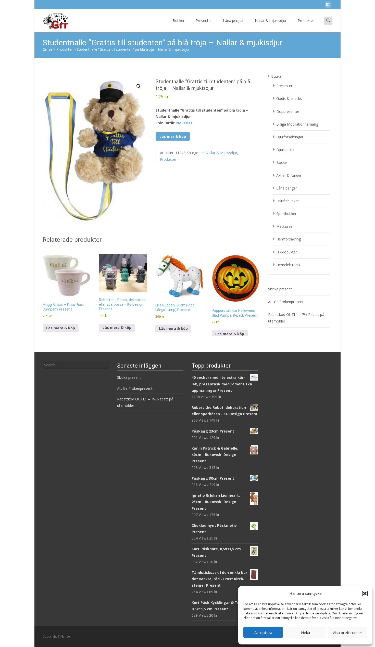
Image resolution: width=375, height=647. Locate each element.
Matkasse (284, 226)
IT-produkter (286, 252)
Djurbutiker (285, 149)
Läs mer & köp (172, 136)
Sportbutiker (286, 213)
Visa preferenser (347, 632)
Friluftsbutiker (287, 200)
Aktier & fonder (289, 175)
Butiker (178, 20)
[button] (364, 593)
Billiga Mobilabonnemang (297, 124)
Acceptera (263, 632)
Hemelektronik (288, 264)
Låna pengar (233, 20)
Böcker (282, 162)
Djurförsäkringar (289, 136)
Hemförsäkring (288, 239)
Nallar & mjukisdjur (270, 20)
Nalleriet (184, 122)
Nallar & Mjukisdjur (221, 152)
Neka (305, 632)
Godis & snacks (289, 98)
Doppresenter (287, 111)
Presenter (204, 20)
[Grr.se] (51, 19)
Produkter (306, 20)
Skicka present (280, 289)
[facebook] (328, 5)
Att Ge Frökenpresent (286, 301)
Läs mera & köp (60, 328)
